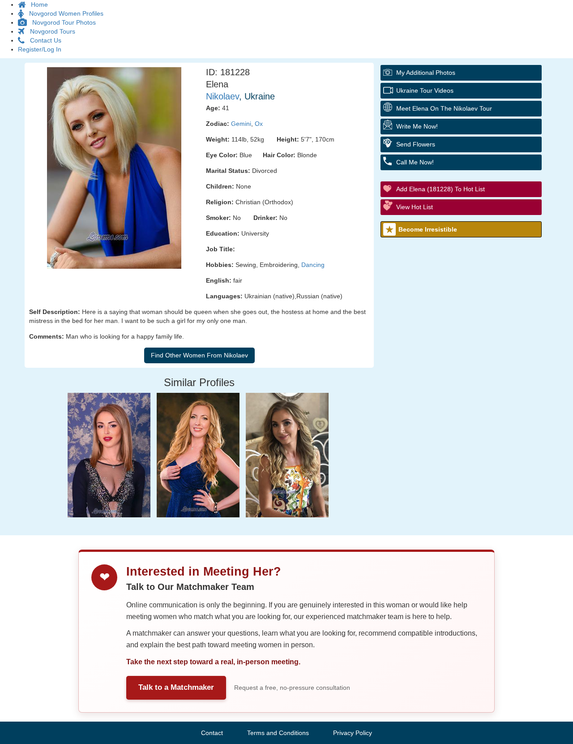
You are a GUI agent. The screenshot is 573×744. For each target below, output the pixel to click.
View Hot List (414, 207)
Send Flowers (415, 144)
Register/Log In (39, 49)
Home (37, 4)
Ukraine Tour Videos (424, 90)
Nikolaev (222, 96)
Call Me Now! (415, 162)
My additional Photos (425, 72)
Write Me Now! (417, 126)
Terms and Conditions (278, 732)
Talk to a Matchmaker (176, 687)
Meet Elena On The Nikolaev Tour (444, 108)
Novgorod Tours (50, 31)
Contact (212, 732)
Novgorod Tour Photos (61, 22)
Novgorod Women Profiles (63, 13)
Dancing (313, 264)
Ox (259, 123)
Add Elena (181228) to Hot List (440, 189)
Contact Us (43, 40)
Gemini (241, 123)
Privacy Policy (352, 732)
